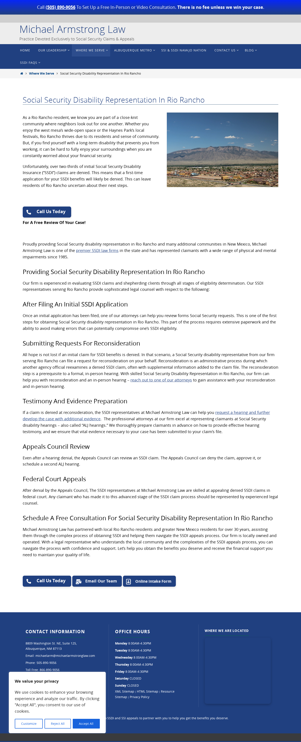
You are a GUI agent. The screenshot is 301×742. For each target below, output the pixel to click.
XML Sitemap (124, 691)
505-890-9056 (46, 663)
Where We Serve (41, 73)
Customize (29, 723)
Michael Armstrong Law (72, 29)
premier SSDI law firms (97, 250)
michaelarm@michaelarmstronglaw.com (65, 656)
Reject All (58, 723)
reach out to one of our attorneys (161, 380)
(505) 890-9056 (60, 7)
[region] (57, 702)
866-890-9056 (49, 670)
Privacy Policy (139, 697)
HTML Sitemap (147, 691)
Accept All (86, 723)
